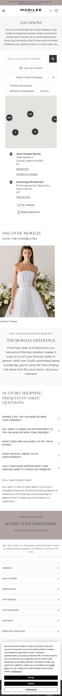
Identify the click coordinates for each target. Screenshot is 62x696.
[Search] (50, 10)
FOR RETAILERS (10, 610)
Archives (7, 620)
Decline (31, 684)
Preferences (31, 690)
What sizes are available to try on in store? (27, 443)
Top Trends (9, 599)
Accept (31, 678)
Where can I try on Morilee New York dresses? (24, 418)
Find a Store (9, 578)
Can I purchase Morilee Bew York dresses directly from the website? (26, 468)
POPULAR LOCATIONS (13, 631)
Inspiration (9, 589)
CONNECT (7, 568)
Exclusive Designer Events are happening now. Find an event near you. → (31, 3)
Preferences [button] (17, 671)
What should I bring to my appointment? (20, 455)
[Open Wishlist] (56, 12)
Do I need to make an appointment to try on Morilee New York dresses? (27, 431)
